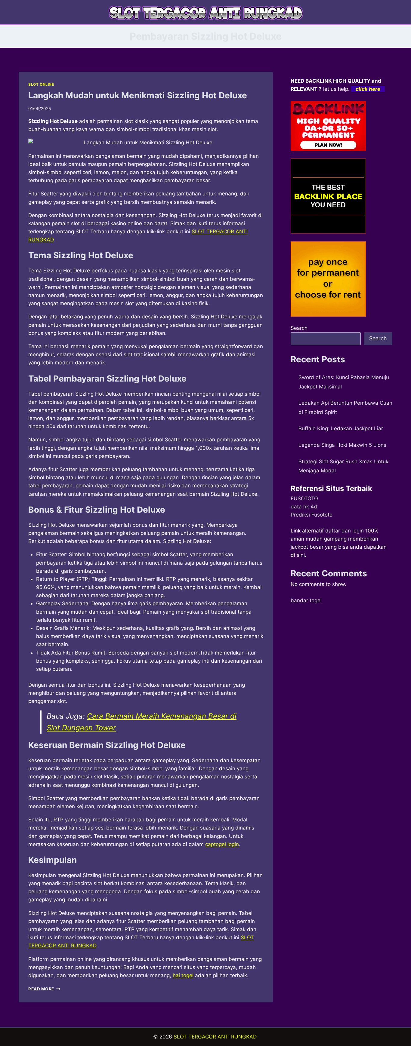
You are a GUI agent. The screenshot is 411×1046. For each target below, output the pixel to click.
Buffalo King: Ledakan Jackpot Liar (340, 428)
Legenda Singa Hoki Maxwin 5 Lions (342, 445)
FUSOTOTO (304, 498)
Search (299, 328)
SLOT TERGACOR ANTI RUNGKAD (215, 1037)
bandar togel (306, 600)
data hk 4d (304, 507)
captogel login (222, 844)
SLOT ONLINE (41, 84)
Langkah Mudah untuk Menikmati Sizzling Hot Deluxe (137, 95)
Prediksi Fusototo (311, 515)
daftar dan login (344, 531)
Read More (44, 988)
